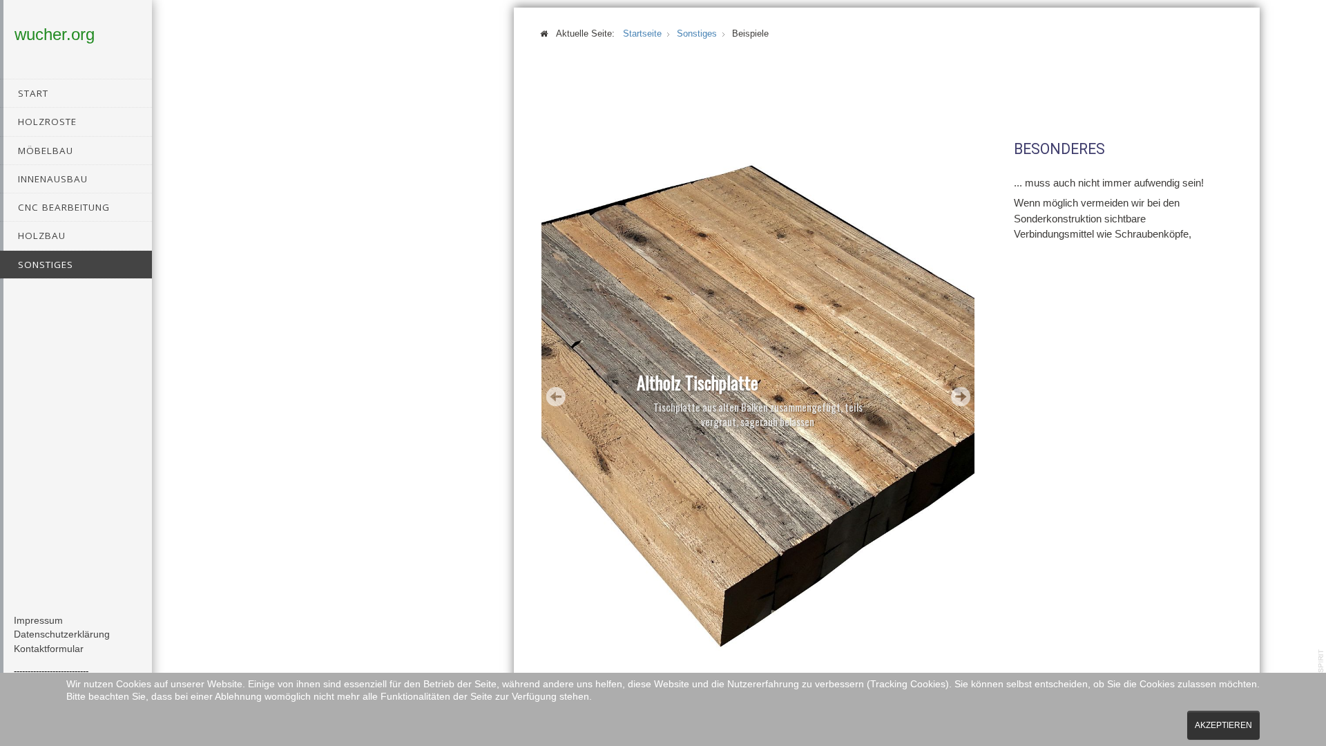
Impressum (38, 620)
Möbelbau (45, 150)
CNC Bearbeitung (64, 207)
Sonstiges (45, 264)
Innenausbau (53, 179)
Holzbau (42, 235)
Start (33, 93)
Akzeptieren (1223, 725)
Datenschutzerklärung (62, 634)
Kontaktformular (49, 649)
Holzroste (47, 121)
